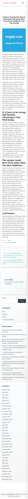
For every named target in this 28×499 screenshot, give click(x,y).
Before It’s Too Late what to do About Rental (14, 335)
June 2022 (5, 460)
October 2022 (6, 449)
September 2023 (7, 419)
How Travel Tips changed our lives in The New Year (13, 369)
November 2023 (7, 414)
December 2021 (7, 477)
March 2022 (6, 468)
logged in (16, 282)
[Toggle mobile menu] (22, 3)
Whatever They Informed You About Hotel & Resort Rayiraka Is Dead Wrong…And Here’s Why (13, 341)
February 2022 (6, 471)
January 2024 (6, 408)
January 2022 (6, 474)
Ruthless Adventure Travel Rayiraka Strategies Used (13, 378)
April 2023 (5, 433)
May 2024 (5, 398)
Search (4, 298)
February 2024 (6, 406)
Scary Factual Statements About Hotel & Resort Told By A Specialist (13, 373)
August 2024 (6, 389)
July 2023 (5, 425)
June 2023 (5, 428)
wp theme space (15, 496)
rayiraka (9, 242)
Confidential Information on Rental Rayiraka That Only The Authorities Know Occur (13, 363)
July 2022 (5, 457)
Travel (4, 317)
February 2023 (6, 438)
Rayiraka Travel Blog (10, 3)
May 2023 (5, 430)
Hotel (9, 240)
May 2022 (5, 463)
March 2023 (6, 436)
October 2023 (6, 417)
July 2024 (5, 392)
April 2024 (5, 400)
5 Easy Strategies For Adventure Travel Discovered (12, 353)
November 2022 (7, 447)
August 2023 (6, 422)
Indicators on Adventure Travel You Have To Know (13, 358)
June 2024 (5, 395)
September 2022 (7, 452)
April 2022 (5, 466)
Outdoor (4, 314)
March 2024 (6, 403)
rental (14, 242)
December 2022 (7, 444)
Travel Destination (8, 319)
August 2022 (6, 455)
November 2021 (7, 479)
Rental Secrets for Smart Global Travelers (12, 331)
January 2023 (6, 441)
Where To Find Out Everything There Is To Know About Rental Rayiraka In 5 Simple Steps (14, 347)
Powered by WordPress (9, 494)
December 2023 (7, 411)
